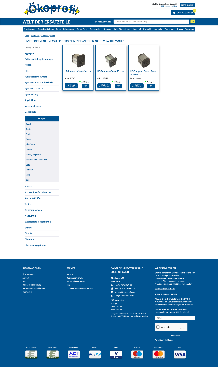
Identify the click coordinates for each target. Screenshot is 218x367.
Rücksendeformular (75, 278)
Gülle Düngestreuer (122, 29)
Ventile (28, 204)
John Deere (30, 144)
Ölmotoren (30, 239)
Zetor (28, 180)
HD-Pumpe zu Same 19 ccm (110, 71)
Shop (27, 35)
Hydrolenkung (31, 94)
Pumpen (45, 35)
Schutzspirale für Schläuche (38, 192)
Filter (27, 70)
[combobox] (151, 22)
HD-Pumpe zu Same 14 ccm (78, 71)
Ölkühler (29, 233)
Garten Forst (82, 29)
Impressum (27, 292)
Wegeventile (30, 215)
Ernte (58, 29)
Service (70, 274)
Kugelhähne (30, 100)
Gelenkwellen (95, 29)
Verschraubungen (33, 210)
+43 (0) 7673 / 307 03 (123, 285)
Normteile (158, 29)
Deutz (28, 129)
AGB (24, 281)
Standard (29, 169)
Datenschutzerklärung (32, 285)
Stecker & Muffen (33, 198)
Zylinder (28, 227)
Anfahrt (26, 278)
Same (52, 35)
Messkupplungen (33, 106)
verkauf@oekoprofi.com (125, 292)
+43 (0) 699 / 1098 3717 (124, 295)
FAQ (68, 285)
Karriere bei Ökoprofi (76, 281)
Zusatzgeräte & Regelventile (38, 221)
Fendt (28, 134)
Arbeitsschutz (29, 29)
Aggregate (29, 53)
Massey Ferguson (33, 154)
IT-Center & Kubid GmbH (136, 313)
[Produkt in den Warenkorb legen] (85, 86)
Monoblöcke (30, 111)
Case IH (29, 124)
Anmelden (175, 335)
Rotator (28, 186)
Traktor (180, 29)
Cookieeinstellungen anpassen (80, 288)
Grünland (107, 29)
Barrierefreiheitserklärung (34, 288)
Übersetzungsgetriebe (35, 245)
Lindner (29, 149)
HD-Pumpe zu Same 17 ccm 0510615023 (143, 73)
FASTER (28, 65)
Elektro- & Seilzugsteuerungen (39, 59)
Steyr (28, 174)
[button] (183, 12)
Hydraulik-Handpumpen (36, 76)
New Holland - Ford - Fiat (36, 159)
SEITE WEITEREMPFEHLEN (165, 289)
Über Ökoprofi (28, 274)
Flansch (29, 139)
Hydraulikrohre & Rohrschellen (39, 82)
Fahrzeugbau (68, 29)
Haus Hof (137, 29)
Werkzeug (189, 29)
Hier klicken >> (169, 340)
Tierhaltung (169, 29)
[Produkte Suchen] (192, 21)
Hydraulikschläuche (34, 88)
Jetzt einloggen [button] (187, 5)
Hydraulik (147, 29)
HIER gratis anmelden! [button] (169, 6)
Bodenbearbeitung (46, 29)
